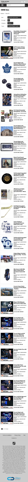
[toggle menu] (2, 5)
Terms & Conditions (7, 435)
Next (7, 429)
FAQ (24, 435)
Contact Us (14, 438)
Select (10, 23)
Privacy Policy (17, 435)
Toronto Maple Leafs (13, 26)
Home (2, 13)
